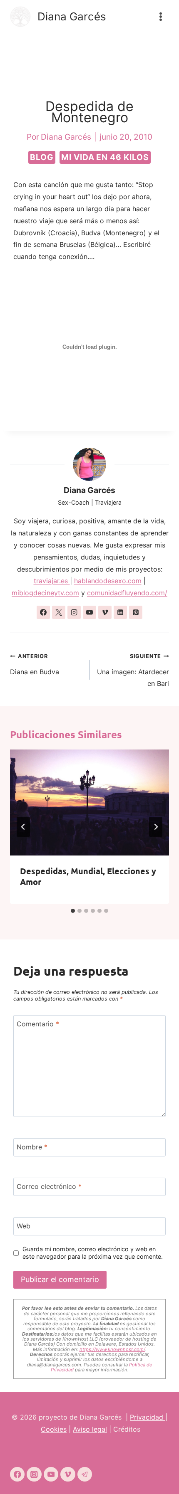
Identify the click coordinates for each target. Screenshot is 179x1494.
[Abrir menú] (160, 16)
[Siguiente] (155, 827)
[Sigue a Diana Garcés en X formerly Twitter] (58, 612)
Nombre (32, 1147)
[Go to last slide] (23, 827)
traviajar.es (52, 581)
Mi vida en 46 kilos (105, 157)
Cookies (54, 1429)
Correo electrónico (49, 1186)
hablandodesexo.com (108, 581)
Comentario (38, 1024)
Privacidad (147, 1417)
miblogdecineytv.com (45, 593)
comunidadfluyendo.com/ (127, 593)
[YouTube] (51, 1474)
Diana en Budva (34, 664)
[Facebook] (17, 1474)
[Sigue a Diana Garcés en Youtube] (89, 612)
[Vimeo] (67, 1474)
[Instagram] (34, 1474)
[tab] (73, 911)
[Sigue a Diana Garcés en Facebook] (43, 612)
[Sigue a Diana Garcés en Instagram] (74, 612)
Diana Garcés (89, 490)
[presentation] (89, 802)
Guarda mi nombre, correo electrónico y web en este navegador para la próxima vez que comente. (92, 1252)
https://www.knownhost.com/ (112, 1349)
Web (23, 1225)
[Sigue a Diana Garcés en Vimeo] (105, 612)
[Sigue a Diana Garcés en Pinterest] (135, 612)
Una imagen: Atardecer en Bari (133, 670)
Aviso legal (90, 1429)
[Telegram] (84, 1474)
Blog (42, 157)
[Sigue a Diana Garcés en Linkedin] (120, 612)
